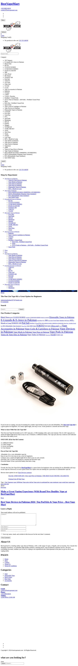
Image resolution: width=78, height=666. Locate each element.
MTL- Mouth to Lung (15, 189)
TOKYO (11, 209)
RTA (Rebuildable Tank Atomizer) (18, 195)
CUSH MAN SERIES (15, 204)
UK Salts (48, 326)
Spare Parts (11, 247)
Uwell (60, 326)
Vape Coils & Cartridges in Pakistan (19, 235)
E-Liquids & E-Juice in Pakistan (19, 320)
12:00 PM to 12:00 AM (8, 596)
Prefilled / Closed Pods (15, 240)
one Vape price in (25, 482)
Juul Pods (11, 216)
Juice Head (50, 320)
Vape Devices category (25, 472)
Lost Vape (56, 320)
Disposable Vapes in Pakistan (17, 187)
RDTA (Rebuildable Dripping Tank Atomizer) (22, 194)
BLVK (10, 201)
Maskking (11, 219)
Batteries (11, 233)
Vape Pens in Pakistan (15, 185)
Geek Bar (39, 320)
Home (2, 291)
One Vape (8, 482)
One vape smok (51, 482)
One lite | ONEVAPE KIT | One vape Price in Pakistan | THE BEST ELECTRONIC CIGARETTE (38, 476)
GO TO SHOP (23, 40)
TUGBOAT (12, 223)
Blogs (6, 291)
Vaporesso (48, 334)
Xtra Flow (11, 228)
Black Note (5, 317)
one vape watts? (61, 482)
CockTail (27, 317)
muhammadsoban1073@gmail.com (11, 300)
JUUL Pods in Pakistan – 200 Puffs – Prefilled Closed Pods (30, 245)
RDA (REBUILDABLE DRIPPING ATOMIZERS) (24, 192)
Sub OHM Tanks (13, 197)
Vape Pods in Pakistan (15, 183)
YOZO (10, 286)
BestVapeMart (10, 3)
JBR (9, 269)
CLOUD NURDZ (14, 202)
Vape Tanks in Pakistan (36, 335)
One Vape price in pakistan (39, 482)
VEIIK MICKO (13, 224)
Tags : (2, 482)
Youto (10, 230)
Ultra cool (11, 272)
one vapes (69, 482)
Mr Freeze (67, 320)
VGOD (10, 211)
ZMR (61, 334)
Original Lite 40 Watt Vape (16, 479)
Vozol (10, 226)
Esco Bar (11, 214)
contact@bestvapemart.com (9, 10)
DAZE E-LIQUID (14, 206)
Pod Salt (10, 276)
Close (2, 35)
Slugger (10, 221)
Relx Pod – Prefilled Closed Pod (22, 242)
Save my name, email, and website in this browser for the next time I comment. (26, 534)
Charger (10, 236)
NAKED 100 (12, 207)
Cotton (10, 238)
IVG (43, 320)
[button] (39, 34)
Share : (3, 485)
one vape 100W (15, 482)
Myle (13, 243)
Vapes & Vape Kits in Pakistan (17, 180)
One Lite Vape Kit (69, 425)
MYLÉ (10, 218)
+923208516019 (6, 8)
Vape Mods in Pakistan (15, 182)
